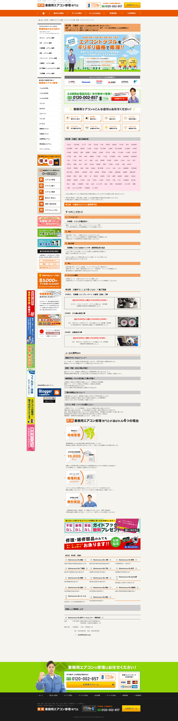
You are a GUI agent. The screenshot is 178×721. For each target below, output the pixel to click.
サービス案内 (77, 13)
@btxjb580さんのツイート (45, 385)
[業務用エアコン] (49, 82)
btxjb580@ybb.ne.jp (84, 635)
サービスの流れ (95, 13)
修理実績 (113, 13)
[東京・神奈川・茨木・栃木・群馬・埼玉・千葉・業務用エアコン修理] (49, 29)
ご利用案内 (131, 13)
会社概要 (97, 695)
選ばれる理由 (58, 13)
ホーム (43, 13)
